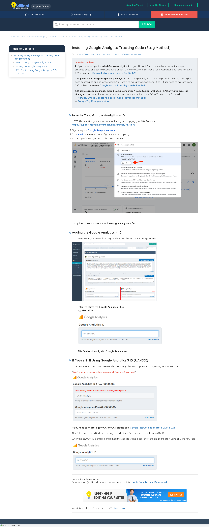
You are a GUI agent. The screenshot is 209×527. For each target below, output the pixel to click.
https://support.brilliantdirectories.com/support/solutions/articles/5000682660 (110, 54)
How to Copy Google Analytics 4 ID (34, 62)
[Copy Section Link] (70, 115)
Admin (80, 134)
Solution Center (36, 14)
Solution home (18, 36)
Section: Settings (37, 36)
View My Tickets (158, 5)
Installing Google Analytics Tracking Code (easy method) (95, 36)
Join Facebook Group (176, 14)
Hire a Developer (129, 14)
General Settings (56, 36)
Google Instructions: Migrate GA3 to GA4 (152, 427)
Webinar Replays (83, 14)
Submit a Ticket (134, 5)
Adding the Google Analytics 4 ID (32, 66)
